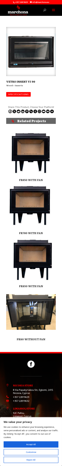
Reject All (31, 459)
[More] (52, 111)
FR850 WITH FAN (31, 286)
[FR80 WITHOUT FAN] (31, 312)
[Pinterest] (27, 111)
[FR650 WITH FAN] (31, 152)
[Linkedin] (23, 111)
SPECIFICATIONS (18, 94)
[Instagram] (39, 111)
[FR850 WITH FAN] (31, 258)
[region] (31, 441)
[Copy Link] (31, 111)
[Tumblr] (35, 111)
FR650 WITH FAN (31, 180)
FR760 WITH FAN (31, 233)
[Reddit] (18, 111)
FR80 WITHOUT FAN (31, 339)
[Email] (43, 111)
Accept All (31, 444)
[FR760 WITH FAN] (31, 205)
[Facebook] (10, 111)
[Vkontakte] (48, 111)
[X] (14, 111)
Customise (31, 452)
